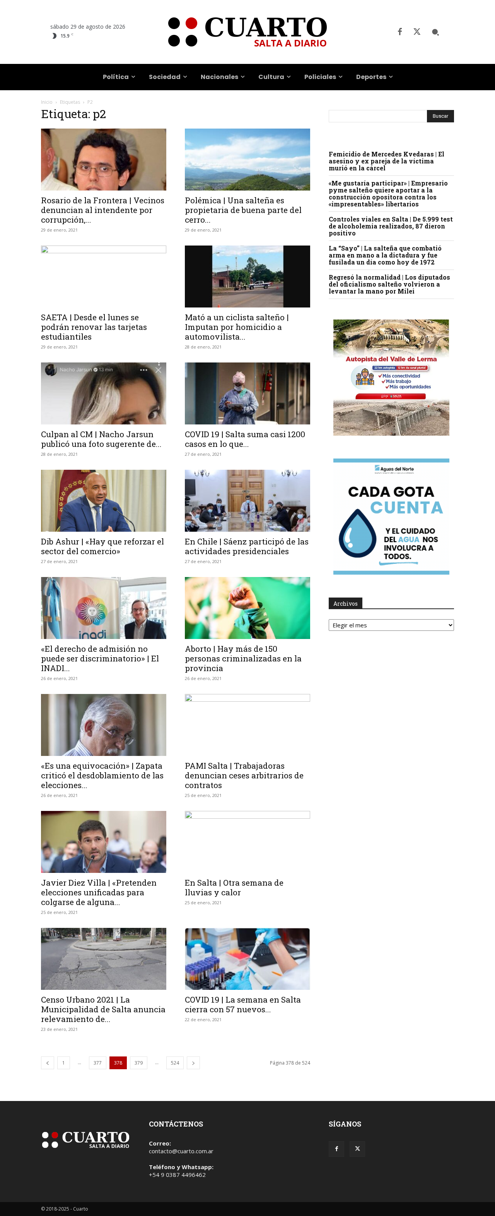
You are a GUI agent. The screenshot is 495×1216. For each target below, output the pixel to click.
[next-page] (193, 1062)
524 (175, 1063)
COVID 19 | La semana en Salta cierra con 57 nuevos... (243, 1004)
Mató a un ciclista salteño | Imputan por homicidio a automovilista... (237, 327)
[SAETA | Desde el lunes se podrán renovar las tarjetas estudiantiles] (103, 276)
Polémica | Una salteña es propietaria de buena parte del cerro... (243, 210)
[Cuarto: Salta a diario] (247, 31)
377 (98, 1063)
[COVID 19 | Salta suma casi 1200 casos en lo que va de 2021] (247, 393)
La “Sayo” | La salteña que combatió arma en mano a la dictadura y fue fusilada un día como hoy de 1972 (385, 255)
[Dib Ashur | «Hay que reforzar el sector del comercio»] (103, 501)
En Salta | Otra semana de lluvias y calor (234, 887)
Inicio (47, 102)
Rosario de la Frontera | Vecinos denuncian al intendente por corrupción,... (102, 210)
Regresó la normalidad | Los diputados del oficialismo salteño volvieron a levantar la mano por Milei (389, 284)
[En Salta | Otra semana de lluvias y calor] (247, 842)
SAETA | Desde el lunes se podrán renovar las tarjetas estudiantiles (94, 327)
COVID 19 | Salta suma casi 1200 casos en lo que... (245, 439)
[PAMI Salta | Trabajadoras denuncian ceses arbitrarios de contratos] (247, 725)
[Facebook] (399, 32)
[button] (435, 32)
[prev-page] (47, 1062)
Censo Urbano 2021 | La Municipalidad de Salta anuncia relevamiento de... (103, 1009)
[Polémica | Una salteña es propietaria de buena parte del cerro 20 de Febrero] (247, 160)
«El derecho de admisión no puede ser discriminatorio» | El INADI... (100, 658)
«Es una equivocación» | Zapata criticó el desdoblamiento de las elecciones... (102, 775)
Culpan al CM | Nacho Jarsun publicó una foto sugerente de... (101, 439)
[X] (416, 32)
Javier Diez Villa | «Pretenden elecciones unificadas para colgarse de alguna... (99, 892)
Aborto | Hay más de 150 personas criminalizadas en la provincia (243, 658)
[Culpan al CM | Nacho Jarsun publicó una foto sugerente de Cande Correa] (103, 393)
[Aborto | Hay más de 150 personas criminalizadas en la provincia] (247, 608)
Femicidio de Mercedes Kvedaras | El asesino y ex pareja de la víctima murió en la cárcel (386, 161)
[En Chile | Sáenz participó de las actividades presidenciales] (247, 501)
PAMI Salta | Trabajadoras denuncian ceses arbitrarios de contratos (244, 775)
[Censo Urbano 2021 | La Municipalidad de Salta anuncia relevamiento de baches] (103, 959)
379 (139, 1063)
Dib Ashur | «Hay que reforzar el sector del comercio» (102, 546)
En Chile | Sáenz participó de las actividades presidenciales (247, 546)
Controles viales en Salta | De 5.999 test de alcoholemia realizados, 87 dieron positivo (391, 226)
